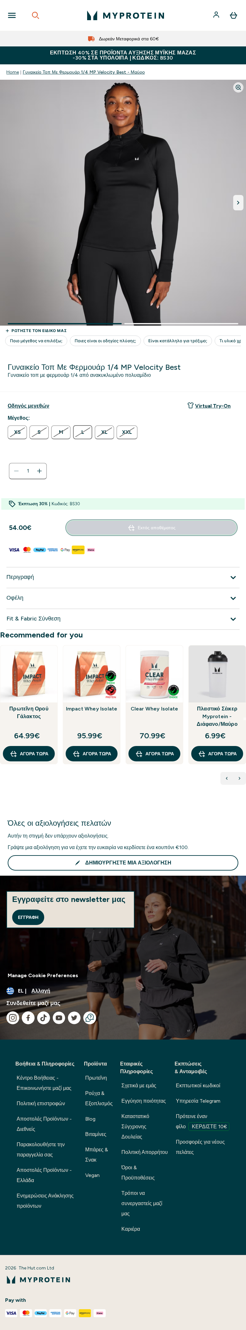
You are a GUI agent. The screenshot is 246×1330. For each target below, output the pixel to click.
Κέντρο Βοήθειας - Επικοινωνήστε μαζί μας (44, 1083)
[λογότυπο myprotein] (125, 15)
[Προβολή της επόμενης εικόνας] (238, 202)
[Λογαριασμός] (217, 15)
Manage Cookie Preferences (43, 975)
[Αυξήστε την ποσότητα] (39, 471)
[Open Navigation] (12, 15)
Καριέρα (130, 1229)
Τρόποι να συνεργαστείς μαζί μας (141, 1203)
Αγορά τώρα (34, 753)
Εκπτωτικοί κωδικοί (198, 1085)
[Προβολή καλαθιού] (233, 15)
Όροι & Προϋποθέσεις (138, 1172)
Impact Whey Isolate (92, 708)
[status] (27, 471)
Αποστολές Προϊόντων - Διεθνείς (44, 1124)
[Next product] (239, 778)
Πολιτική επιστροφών (41, 1103)
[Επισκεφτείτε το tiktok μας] (43, 1017)
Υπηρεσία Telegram (198, 1101)
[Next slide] (244, 719)
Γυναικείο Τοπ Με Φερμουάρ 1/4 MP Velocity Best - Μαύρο (84, 72)
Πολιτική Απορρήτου (144, 1152)
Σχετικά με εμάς (138, 1085)
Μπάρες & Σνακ (96, 1155)
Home (12, 72)
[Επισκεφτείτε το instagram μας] (12, 1017)
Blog (90, 1119)
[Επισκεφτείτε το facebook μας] (28, 1017)
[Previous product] (226, 778)
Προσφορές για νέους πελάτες (200, 1147)
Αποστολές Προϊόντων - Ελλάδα (44, 1175)
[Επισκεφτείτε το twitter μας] (74, 1017)
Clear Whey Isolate (154, 708)
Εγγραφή (28, 917)
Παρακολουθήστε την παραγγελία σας (41, 1149)
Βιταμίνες (95, 1134)
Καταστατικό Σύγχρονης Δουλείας (135, 1126)
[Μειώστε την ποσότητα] (16, 471)
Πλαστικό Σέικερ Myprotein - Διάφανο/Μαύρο (217, 716)
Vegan (92, 1175)
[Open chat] (89, 1017)
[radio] (17, 432)
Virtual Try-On (213, 406)
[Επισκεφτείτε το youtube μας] (59, 1017)
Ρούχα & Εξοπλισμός (99, 1098)
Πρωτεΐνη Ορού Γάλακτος (28, 712)
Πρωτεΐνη (96, 1078)
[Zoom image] (238, 87)
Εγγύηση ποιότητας (143, 1101)
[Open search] (35, 15)
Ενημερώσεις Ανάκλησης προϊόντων (45, 1201)
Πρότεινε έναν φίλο (201, 1121)
